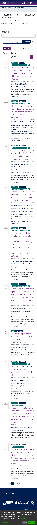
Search (27, 42)
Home (4, 7)
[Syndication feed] (31, 57)
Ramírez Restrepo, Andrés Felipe (21, 164)
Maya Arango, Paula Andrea (20, 173)
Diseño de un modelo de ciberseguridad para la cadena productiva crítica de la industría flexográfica (22, 195)
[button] (15, 96)
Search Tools (28, 48)
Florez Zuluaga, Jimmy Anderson (21, 131)
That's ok (31, 522)
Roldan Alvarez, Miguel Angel (21, 469)
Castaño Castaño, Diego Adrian (21, 261)
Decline (24, 522)
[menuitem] (24, 3)
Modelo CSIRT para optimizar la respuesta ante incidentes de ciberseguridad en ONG (22, 370)
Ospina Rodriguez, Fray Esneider (21, 427)
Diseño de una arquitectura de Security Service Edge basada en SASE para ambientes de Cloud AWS (22, 154)
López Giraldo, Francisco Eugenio (22, 211)
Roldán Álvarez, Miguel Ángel (21, 383)
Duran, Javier (15, 267)
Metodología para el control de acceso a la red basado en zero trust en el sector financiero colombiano (22, 337)
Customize (4, 522)
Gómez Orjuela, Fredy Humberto (22, 125)
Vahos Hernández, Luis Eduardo (21, 317)
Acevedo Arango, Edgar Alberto (21, 205)
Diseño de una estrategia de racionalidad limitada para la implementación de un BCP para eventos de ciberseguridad (22, 111)
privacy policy (23, 518)
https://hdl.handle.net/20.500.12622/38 (14, 23)
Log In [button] (27, 3)
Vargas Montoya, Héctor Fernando (22, 87)
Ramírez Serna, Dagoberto (20, 380)
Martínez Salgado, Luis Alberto (21, 167)
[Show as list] (5, 48)
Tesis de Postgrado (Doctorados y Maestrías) (17, 7)
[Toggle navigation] (34, 3)
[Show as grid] (9, 48)
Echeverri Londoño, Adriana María (22, 208)
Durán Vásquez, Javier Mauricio (21, 170)
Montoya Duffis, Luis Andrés (20, 347)
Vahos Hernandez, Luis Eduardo (21, 270)
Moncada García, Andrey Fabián (21, 308)
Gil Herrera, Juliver (17, 430)
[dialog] (18, 517)
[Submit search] (21, 3)
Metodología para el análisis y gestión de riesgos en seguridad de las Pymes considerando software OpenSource (22, 73)
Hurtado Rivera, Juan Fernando (21, 311)
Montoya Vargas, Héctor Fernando (22, 214)
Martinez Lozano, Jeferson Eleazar (22, 264)
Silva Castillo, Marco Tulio (19, 84)
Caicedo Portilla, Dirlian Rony (20, 466)
